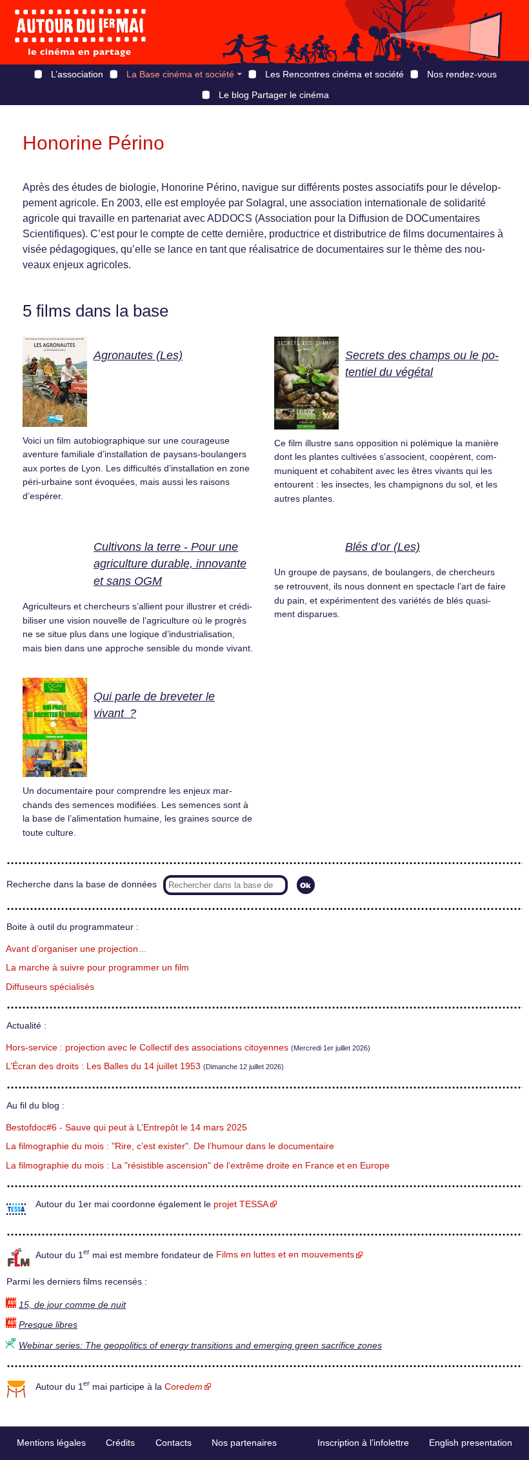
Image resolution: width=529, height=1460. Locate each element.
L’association (77, 74)
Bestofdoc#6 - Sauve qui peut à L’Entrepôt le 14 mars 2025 (126, 1127)
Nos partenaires (244, 1442)
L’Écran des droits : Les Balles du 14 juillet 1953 (103, 1066)
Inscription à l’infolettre (363, 1442)
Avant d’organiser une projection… (76, 949)
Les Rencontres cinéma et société (334, 74)
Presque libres (48, 1325)
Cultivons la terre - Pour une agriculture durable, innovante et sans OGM (170, 563)
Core (184, 1387)
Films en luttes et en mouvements (285, 1254)
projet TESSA (241, 1204)
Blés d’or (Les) (382, 546)
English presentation (470, 1442)
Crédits (120, 1442)
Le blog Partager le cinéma (274, 95)
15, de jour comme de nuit (72, 1305)
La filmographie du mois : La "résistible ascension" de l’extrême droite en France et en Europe (198, 1165)
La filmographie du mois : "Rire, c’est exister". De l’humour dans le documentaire (170, 1146)
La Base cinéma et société (180, 74)
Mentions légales (51, 1442)
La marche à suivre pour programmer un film (97, 967)
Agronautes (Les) (138, 355)
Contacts (173, 1442)
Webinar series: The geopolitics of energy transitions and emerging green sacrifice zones (200, 1345)
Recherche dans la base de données (81, 884)
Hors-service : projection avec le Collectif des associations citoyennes (147, 1047)
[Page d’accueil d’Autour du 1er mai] (80, 32)
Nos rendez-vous (462, 74)
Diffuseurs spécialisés (50, 987)
